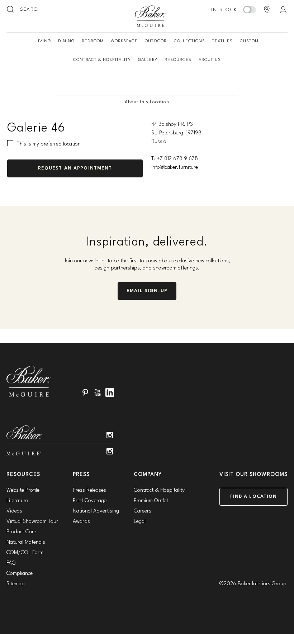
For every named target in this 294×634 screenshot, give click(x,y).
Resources (178, 60)
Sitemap (15, 584)
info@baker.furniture (174, 167)
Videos (14, 511)
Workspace (124, 41)
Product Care (21, 532)
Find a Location (253, 496)
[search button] (10, 9)
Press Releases (89, 490)
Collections (189, 41)
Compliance (19, 573)
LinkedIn (109, 392)
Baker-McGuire (150, 16)
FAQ (10, 563)
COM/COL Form (24, 553)
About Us (210, 60)
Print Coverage (89, 501)
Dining (66, 41)
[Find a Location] (266, 9)
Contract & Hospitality (102, 60)
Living (43, 41)
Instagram (109, 435)
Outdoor (155, 41)
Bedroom (93, 41)
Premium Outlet (151, 501)
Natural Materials (25, 542)
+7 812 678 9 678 (177, 159)
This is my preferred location (49, 144)
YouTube (97, 392)
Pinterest (85, 392)
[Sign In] (283, 9)
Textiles (222, 41)
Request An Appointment (75, 168)
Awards (81, 521)
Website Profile (22, 490)
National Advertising (96, 511)
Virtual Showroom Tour (32, 521)
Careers (142, 511)
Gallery (147, 60)
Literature (17, 501)
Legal (140, 521)
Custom (249, 41)
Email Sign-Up (147, 291)
